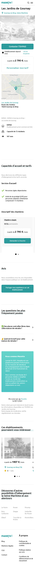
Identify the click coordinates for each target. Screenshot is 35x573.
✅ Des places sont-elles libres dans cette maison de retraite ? (15, 327)
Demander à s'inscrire (17, 241)
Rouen (15, 507)
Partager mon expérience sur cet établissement (17, 289)
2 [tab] (18, 254)
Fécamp (27, 507)
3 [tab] (19, 476)
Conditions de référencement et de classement (26, 559)
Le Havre (4, 507)
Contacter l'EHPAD (17, 46)
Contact (4, 555)
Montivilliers (29, 517)
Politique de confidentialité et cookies (25, 543)
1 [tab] (16, 254)
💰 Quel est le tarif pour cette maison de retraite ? (13, 340)
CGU (3, 550)
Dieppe (15, 511)
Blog (3, 541)
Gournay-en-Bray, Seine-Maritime (16, 13)
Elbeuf (3, 517)
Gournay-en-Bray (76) (14, 467)
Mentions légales (7, 546)
